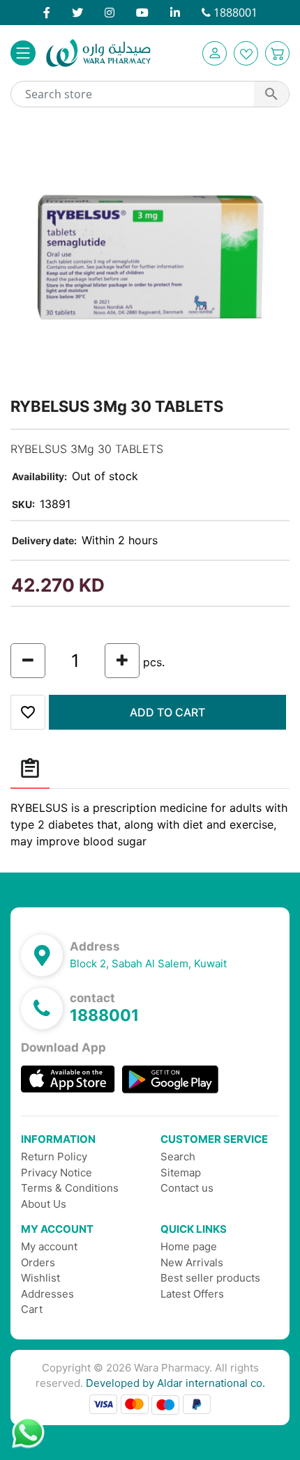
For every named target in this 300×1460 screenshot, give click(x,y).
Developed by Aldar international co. (175, 1383)
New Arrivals (191, 1262)
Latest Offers (192, 1293)
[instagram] (109, 12)
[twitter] (77, 12)
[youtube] (142, 12)
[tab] (30, 769)
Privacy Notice (56, 1172)
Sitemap (180, 1172)
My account (49, 1246)
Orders (38, 1262)
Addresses (47, 1293)
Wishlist (40, 1277)
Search (177, 1156)
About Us (43, 1204)
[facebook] (46, 12)
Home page (188, 1246)
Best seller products (210, 1277)
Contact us (186, 1187)
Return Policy (54, 1156)
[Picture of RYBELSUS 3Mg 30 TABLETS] (150, 256)
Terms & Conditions (70, 1187)
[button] (214, 53)
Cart (32, 1309)
